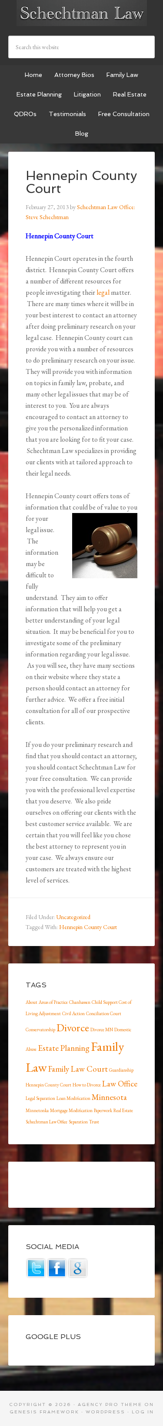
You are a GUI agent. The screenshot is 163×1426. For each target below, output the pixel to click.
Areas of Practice (53, 1002)
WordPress (105, 1411)
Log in (143, 1411)
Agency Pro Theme (110, 1404)
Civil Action (73, 1013)
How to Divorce (87, 1085)
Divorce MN (101, 1029)
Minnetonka (37, 1110)
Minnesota (109, 1097)
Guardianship (121, 1070)
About (31, 1002)
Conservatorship (40, 1029)
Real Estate (123, 1110)
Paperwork (103, 1110)
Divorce (73, 1027)
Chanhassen (79, 1002)
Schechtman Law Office (46, 1122)
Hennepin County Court (88, 927)
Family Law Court (78, 1068)
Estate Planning (64, 1048)
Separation (78, 1122)
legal (103, 292)
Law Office (119, 1083)
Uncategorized (73, 917)
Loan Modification (73, 1098)
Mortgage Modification (71, 1110)
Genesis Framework (44, 1411)
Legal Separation (40, 1098)
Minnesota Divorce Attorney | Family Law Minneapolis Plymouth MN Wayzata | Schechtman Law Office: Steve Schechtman (81, 13)
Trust (94, 1122)
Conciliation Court (103, 1013)
